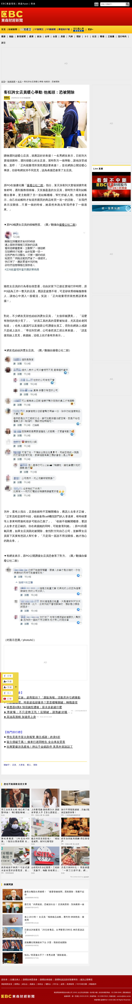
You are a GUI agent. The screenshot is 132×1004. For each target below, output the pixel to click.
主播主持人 (15, 979)
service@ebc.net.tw (124, 996)
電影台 (48, 984)
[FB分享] (8, 677)
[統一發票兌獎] (111, 211)
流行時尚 (122, 36)
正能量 (111, 36)
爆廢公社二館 (35, 185)
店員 (14, 765)
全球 (47, 36)
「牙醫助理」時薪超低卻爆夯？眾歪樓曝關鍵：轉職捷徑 (42, 702)
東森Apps (23, 4)
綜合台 (25, 984)
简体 (33, 4)
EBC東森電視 (8, 4)
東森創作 (92, 984)
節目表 (4, 979)
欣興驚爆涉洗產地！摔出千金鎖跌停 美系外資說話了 (40, 746)
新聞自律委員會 (30, 979)
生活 (94, 36)
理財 (78, 36)
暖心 (29, 765)
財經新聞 (13, 29)
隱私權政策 (127, 992)
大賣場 (21, 765)
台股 (55, 36)
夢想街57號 (64, 29)
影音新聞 (21, 36)
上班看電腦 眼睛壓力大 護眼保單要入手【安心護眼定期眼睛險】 (45, 811)
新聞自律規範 (46, 979)
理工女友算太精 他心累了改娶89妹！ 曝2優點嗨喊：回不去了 (15, 811)
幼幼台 (40, 984)
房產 (63, 36)
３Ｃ (86, 36)
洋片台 (56, 984)
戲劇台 (32, 984)
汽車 (71, 36)
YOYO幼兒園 (81, 984)
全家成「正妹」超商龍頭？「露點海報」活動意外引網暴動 (43, 697)
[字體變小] (8, 688)
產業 (31, 36)
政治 (39, 36)
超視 (62, 984)
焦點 (11, 36)
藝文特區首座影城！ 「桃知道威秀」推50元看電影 (45, 840)
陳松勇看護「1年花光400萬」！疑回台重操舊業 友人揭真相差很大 (15, 840)
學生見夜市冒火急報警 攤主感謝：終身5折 (33, 736)
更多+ (90, 29)
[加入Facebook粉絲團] (8, 694)
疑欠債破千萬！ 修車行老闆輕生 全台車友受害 (36, 741)
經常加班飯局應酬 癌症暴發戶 (75, 840)
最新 (3, 36)
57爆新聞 (51, 29)
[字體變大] (8, 683)
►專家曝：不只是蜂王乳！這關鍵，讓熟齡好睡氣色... (37, 712)
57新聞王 (39, 29)
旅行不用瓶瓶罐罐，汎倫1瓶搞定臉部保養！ (75, 811)
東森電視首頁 (6, 984)
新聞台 (17, 984)
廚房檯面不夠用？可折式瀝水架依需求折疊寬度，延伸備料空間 (15, 869)
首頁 (3, 29)
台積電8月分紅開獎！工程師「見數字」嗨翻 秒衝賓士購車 (45, 869)
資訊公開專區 (86, 979)
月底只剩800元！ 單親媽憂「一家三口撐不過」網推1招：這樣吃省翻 (75, 869)
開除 (35, 765)
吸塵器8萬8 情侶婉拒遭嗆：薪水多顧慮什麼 (34, 707)
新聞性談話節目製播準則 (66, 979)
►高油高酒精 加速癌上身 (20, 716)
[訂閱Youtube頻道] (8, 700)
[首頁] (12, 16)
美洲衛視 (70, 984)
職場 (102, 36)
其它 (3, 43)
